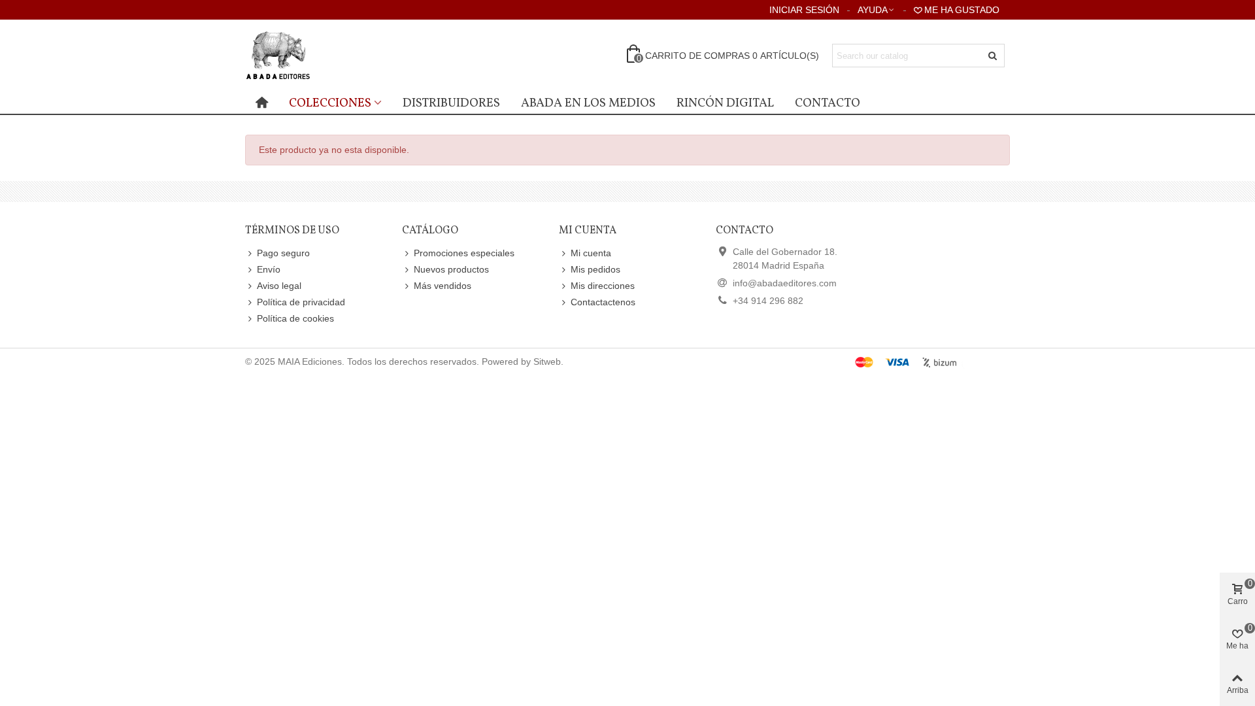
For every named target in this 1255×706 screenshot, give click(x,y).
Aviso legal (279, 285)
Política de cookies (295, 318)
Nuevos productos (451, 269)
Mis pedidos (595, 269)
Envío (268, 269)
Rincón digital (725, 103)
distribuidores (451, 103)
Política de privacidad (301, 302)
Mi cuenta (591, 253)
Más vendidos (442, 285)
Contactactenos (603, 302)
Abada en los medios (588, 103)
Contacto (827, 103)
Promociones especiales (464, 253)
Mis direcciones (603, 285)
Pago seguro (283, 253)
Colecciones (330, 103)
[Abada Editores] (317, 55)
